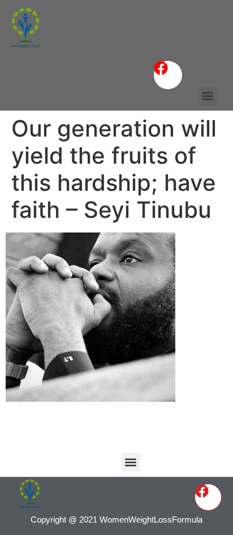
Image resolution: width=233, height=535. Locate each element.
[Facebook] (168, 75)
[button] (207, 95)
